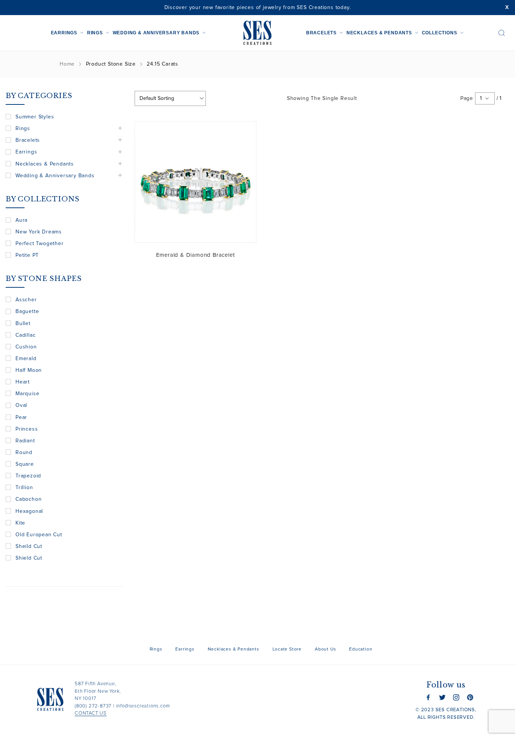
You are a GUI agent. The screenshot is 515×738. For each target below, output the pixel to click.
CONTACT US (91, 713)
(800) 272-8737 (93, 706)
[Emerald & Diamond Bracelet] (195, 181)
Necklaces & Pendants (379, 32)
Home (67, 64)
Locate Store (287, 649)
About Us (325, 649)
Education (360, 649)
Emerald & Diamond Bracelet (195, 255)
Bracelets (321, 32)
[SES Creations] (257, 33)
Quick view (244, 132)
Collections (439, 32)
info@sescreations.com (143, 706)
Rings (95, 32)
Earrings (64, 32)
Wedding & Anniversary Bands (156, 32)
